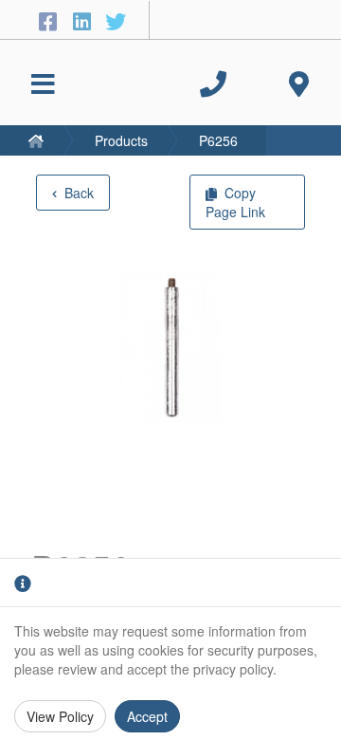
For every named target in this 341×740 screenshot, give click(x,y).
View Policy (60, 716)
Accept (147, 716)
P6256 (218, 140)
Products (121, 140)
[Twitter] (115, 20)
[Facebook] (50, 20)
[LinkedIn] (84, 20)
